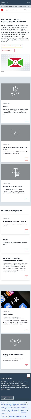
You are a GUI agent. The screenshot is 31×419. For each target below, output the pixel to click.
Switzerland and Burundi (11, 10)
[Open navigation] (29, 9)
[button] (28, 375)
